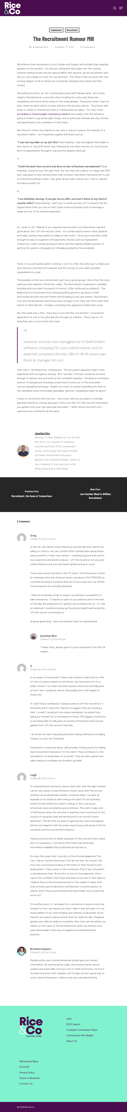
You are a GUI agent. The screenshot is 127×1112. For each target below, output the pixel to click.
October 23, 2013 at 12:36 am (43, 952)
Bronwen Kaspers (40, 949)
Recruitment (72, 30)
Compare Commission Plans (81, 1029)
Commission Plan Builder (79, 1035)
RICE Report (73, 1024)
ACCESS (24, 1066)
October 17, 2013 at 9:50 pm (53, 639)
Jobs (69, 1018)
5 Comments (87, 47)
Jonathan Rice (40, 47)
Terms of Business (29, 1078)
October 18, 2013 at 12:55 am (43, 669)
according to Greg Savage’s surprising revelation (43, 114)
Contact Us (26, 1083)
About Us (71, 1040)
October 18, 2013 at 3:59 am (42, 778)
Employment (56, 30)
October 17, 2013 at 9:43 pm (42, 539)
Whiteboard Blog (28, 1061)
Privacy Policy (27, 1072)
